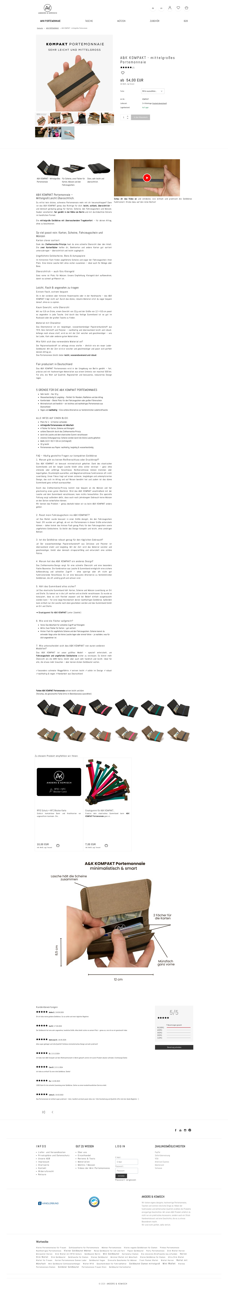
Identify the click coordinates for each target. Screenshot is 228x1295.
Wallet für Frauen (44, 1260)
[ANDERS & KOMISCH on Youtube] (180, 1130)
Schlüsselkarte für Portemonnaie (84, 1247)
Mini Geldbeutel (111, 1253)
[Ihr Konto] (170, 8)
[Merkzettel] (178, 8)
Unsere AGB (44, 1158)
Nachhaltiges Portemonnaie (48, 1251)
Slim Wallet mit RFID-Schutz (68, 1254)
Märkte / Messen (86, 1165)
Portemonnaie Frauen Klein (94, 1267)
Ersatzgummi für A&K (48, 612)
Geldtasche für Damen (78, 1257)
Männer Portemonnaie (111, 1247)
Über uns (82, 1152)
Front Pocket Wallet (149, 1260)
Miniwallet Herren (44, 1254)
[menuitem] (50, 21)
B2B (186, 21)
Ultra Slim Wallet (176, 1257)
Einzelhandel (84, 1155)
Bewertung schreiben (174, 1047)
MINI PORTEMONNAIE (50, 21)
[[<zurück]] (52, 1113)
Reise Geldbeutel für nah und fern (109, 1251)
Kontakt (42, 1168)
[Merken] (123, 74)
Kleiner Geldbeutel (99, 1257)
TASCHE (89, 21)
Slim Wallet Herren (176, 1251)
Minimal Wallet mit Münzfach (124, 1257)
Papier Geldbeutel (135, 1251)
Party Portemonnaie (155, 1251)
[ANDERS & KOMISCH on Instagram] (185, 1130)
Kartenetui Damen (130, 1254)
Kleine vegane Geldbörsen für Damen (140, 1247)
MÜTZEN (121, 21)
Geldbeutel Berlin (92, 1254)
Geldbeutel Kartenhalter (120, 1267)
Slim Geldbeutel (58, 1257)
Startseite (43, 1165)
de (153, 8)
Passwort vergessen (125, 1179)
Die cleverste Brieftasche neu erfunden (159, 1254)
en (161, 8)
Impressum (43, 1161)
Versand (132, 84)
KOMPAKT (62, 612)
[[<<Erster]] (43, 1113)
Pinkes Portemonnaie (169, 1247)
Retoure (42, 1174)
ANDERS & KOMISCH (117, 1283)
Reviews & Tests (86, 1158)
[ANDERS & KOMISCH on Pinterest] (189, 1130)
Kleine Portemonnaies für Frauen (51, 1247)
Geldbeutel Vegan (97, 1260)
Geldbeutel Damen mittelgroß (144, 1263)
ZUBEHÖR (154, 21)
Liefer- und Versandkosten (52, 1152)
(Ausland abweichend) (159, 103)
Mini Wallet (169, 1263)
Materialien (84, 1161)
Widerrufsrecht (46, 1171)
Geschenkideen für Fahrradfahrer (112, 1263)
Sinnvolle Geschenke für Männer (122, 1260)
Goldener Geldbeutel (68, 1267)
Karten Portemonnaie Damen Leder (71, 1260)
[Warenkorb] (187, 8)
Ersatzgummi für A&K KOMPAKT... (100, 810)
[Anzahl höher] (128, 118)
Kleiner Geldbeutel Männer (77, 1250)
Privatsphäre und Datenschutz (54, 1155)
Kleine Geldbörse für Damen (152, 1257)
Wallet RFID (88, 1263)
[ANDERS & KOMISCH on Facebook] (175, 1130)
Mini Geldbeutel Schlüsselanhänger (64, 1263)
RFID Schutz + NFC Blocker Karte (51, 810)
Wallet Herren (167, 1260)
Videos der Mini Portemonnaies (94, 1168)
